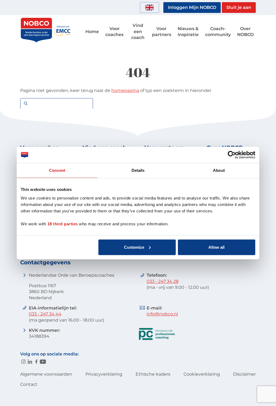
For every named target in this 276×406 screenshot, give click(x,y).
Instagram (23, 361)
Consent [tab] (57, 170)
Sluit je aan (238, 7)
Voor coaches (114, 31)
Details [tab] (138, 170)
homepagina (125, 90)
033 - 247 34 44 (45, 313)
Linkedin (30, 361)
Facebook (36, 361)
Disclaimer (244, 374)
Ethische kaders (153, 374)
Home (92, 31)
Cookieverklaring (202, 374)
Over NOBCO (245, 31)
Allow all (216, 247)
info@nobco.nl (162, 313)
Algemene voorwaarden (46, 374)
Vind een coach (137, 31)
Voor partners (161, 31)
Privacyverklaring (103, 374)
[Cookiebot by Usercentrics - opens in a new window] (231, 155)
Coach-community (218, 31)
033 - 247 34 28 (162, 281)
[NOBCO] (36, 41)
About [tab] (219, 170)
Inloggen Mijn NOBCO (192, 7)
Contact (28, 384)
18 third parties (62, 223)
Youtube (43, 361)
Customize (134, 247)
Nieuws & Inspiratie (188, 31)
